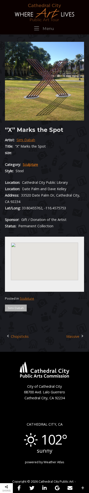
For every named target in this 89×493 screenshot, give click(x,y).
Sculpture (30, 164)
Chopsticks (20, 336)
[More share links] (82, 488)
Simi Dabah (26, 140)
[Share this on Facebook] (19, 488)
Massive (72, 336)
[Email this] (70, 488)
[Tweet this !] (31, 488)
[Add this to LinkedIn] (44, 488)
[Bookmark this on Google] (57, 488)
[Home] (44, 12)
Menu (48, 28)
